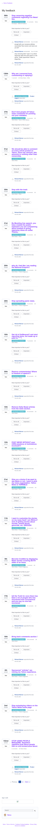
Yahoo (9, 815)
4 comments (30, 118)
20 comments (30, 376)
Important (27, 32)
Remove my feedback (20, 825)
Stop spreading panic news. (23, 301)
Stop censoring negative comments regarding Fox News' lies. (25, 17)
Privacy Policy (33, 824)
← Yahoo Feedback (7, 3)
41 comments (30, 487)
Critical (17, 35)
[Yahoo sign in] (17, 802)
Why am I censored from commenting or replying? (22, 74)
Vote (6, 21)
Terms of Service (11, 824)
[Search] (34, 810)
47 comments (30, 675)
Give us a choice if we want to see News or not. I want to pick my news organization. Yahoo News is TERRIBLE (24, 482)
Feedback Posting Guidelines (22, 824)
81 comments (30, 606)
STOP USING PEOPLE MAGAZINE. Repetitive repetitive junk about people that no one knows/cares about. (25, 743)
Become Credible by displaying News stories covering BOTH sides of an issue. (25, 561)
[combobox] (19, 810)
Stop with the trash (19, 189)
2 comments (14, 748)
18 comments (30, 270)
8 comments (30, 192)
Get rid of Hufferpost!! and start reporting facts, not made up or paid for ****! (25, 336)
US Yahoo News (22, 78)
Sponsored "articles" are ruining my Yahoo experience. (24, 671)
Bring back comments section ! (25, 636)
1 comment (14, 78)
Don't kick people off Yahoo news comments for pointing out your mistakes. (23, 114)
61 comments (30, 22)
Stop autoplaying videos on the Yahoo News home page (25, 706)
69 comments (30, 528)
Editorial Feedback (22, 23)
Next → (27, 782)
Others (20, 378)
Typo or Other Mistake (24, 120)
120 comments (30, 639)
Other (28, 78)
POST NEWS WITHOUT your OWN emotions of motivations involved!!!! (24, 444)
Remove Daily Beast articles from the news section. (23, 408)
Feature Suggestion (23, 272)
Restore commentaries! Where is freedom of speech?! (24, 372)
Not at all (17, 32)
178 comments (30, 710)
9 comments (30, 235)
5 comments (30, 303)
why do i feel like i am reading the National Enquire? (24, 266)
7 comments (30, 341)
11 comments (30, 448)
